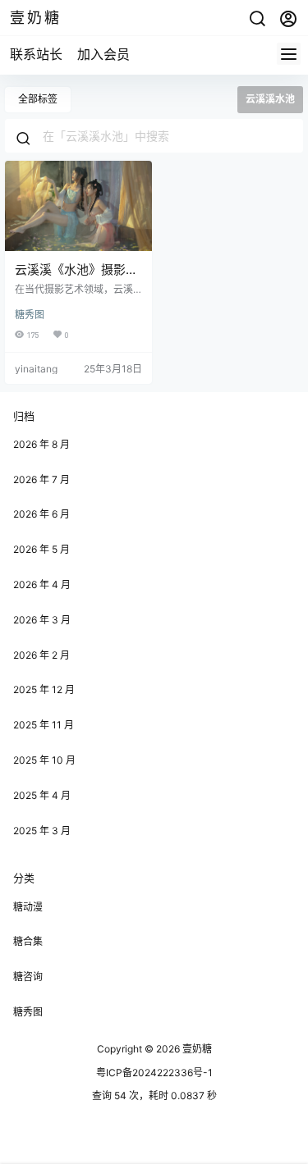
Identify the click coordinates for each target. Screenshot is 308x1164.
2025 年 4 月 (42, 795)
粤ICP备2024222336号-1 (154, 1072)
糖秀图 (29, 314)
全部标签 (37, 99)
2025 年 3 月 (42, 830)
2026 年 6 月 (41, 514)
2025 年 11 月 (43, 725)
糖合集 (28, 941)
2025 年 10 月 (44, 760)
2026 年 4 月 (42, 584)
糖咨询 (28, 976)
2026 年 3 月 (42, 620)
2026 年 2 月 (41, 655)
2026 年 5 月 (41, 549)
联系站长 (36, 54)
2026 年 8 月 (41, 444)
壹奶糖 (196, 1049)
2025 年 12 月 (44, 689)
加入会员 (103, 54)
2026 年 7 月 (41, 479)
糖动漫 (28, 907)
